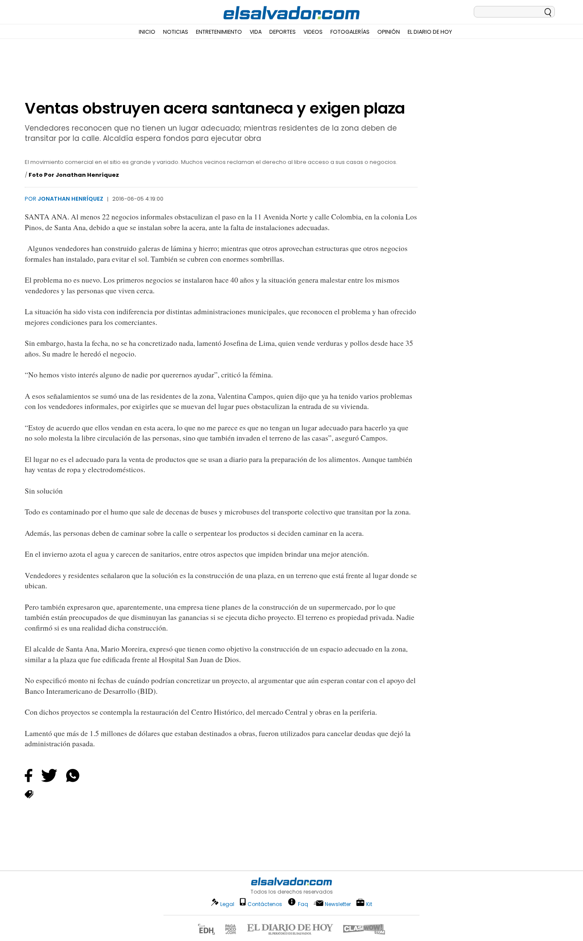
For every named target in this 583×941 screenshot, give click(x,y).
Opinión (388, 31)
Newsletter (338, 904)
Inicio (147, 31)
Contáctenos (265, 904)
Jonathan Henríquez (70, 199)
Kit (369, 903)
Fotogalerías (350, 31)
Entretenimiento (219, 31)
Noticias (175, 31)
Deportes (282, 31)
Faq (303, 903)
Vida (256, 31)
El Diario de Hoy (430, 31)
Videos (313, 31)
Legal (227, 904)
